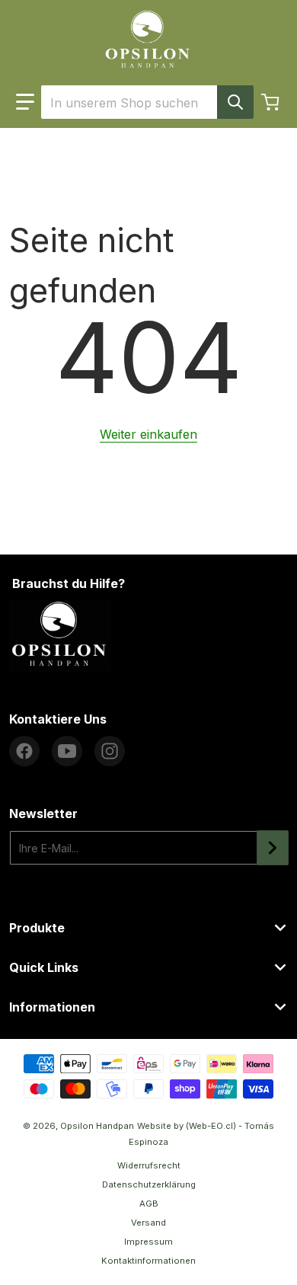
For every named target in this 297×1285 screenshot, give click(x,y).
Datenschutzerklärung (149, 1184)
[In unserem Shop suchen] (235, 102)
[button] (25, 102)
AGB (148, 1203)
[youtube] (67, 751)
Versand (148, 1222)
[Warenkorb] (272, 102)
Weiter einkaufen (148, 434)
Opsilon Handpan (97, 1125)
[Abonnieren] (273, 847)
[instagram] (109, 751)
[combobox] (147, 102)
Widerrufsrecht (148, 1165)
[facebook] (24, 751)
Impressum (148, 1241)
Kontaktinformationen (148, 1260)
